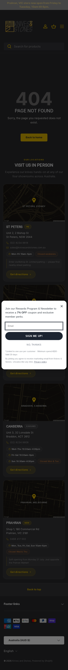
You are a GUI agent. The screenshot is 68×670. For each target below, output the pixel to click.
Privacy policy (40, 362)
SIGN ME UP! (34, 336)
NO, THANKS (34, 344)
